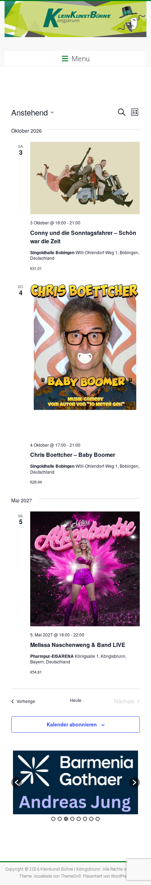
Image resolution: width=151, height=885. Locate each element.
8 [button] (98, 819)
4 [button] (72, 819)
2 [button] (60, 819)
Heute (75, 700)
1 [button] (53, 819)
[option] (75, 782)
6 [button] (85, 819)
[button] (16, 782)
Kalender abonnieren (72, 724)
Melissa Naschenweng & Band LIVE (77, 645)
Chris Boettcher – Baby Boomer (72, 455)
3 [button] (66, 819)
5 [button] (79, 819)
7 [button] (91, 819)
